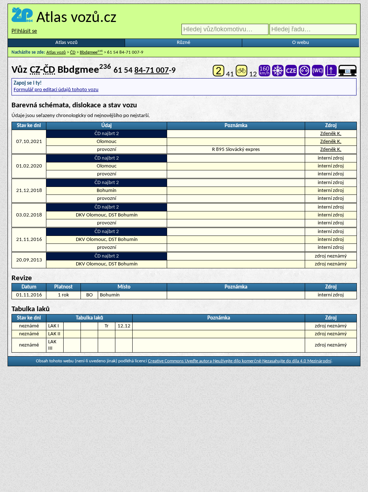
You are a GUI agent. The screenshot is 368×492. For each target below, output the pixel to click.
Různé (183, 42)
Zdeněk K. (330, 134)
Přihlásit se (24, 31)
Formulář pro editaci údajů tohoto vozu (56, 90)
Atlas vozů (66, 42)
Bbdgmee (91, 52)
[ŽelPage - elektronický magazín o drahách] (22, 18)
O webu (300, 42)
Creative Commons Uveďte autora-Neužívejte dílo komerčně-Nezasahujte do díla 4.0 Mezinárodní (239, 361)
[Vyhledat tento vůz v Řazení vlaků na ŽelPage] (347, 74)
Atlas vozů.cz (76, 18)
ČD (72, 52)
